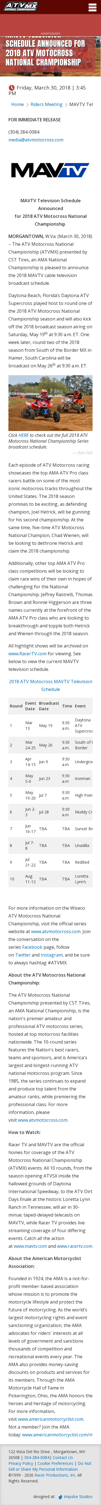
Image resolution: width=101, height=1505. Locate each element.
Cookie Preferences (56, 1463)
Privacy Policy (20, 1463)
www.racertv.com (74, 1246)
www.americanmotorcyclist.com (50, 1419)
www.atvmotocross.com (56, 931)
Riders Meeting (47, 104)
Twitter (23, 955)
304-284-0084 (36, 1457)
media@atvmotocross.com (35, 140)
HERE (24, 435)
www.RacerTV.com (27, 654)
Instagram (52, 955)
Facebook (32, 947)
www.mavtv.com (30, 1246)
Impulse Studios (78, 1496)
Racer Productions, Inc (55, 1475)
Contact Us (63, 1457)
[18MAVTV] (50, 170)
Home (17, 104)
